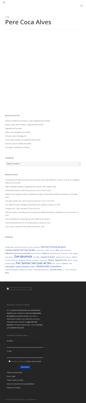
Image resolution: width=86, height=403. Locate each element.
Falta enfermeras (55, 253)
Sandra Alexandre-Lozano (25, 266)
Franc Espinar (9, 257)
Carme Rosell (40, 250)
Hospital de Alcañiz (48, 257)
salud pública (10, 266)
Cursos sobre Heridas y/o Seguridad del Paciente (22, 140)
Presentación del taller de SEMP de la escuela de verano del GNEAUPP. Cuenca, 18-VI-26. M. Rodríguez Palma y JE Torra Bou (42, 181)
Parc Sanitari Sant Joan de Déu (34, 263)
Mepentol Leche (61, 260)
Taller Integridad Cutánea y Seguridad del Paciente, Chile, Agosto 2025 (30, 187)
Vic (63, 270)
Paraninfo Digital (10, 263)
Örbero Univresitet (71, 270)
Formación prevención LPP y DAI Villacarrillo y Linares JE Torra (27, 223)
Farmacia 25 (64, 253)
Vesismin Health (56, 269)
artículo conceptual (34, 247)
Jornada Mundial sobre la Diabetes (29, 260)
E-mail (9, 351)
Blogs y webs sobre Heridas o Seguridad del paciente (24, 125)
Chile (57, 250)
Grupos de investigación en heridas (17, 132)
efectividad (67, 250)
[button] (81, 6)
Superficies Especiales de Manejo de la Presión (19, 270)
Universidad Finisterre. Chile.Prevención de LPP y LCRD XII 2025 (28, 190)
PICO (54, 263)
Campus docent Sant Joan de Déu (20, 250)
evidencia (45, 253)
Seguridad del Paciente (13, 128)
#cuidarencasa (9, 247)
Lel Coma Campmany (22, 106)
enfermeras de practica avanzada (17, 253)
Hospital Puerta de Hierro (63, 257)
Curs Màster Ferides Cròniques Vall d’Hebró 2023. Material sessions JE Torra (32, 205)
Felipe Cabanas (73, 253)
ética (7, 273)
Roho (70, 263)
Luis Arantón (43, 260)
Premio (58, 263)
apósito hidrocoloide (21, 247)
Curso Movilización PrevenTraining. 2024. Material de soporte (27, 219)
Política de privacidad (33, 361)
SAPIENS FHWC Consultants (48, 266)
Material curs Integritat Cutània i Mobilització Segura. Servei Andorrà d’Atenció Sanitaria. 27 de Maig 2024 (41, 195)
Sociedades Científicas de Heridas (17, 147)
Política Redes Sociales (15, 380)
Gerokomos (23, 256)
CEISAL (47, 250)
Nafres (70, 260)
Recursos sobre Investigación (15, 136)
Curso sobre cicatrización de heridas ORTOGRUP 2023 (25, 227)
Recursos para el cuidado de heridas (18, 144)
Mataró (51, 260)
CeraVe (52, 250)
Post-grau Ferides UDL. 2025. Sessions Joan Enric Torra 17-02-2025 (29, 201)
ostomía (75, 260)
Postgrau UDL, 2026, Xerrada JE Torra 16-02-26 (22, 208)
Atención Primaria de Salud (53, 247)
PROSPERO (65, 263)
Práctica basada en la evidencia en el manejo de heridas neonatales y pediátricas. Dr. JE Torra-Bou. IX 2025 (42, 213)
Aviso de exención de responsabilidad (20, 384)
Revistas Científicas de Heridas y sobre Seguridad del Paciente (27, 121)
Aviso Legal (11, 376)
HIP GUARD (36, 257)
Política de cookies (13, 388)
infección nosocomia (11, 260)
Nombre (10, 341)
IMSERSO (74, 257)
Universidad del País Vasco (41, 270)
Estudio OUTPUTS (36, 253)
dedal (61, 250)
